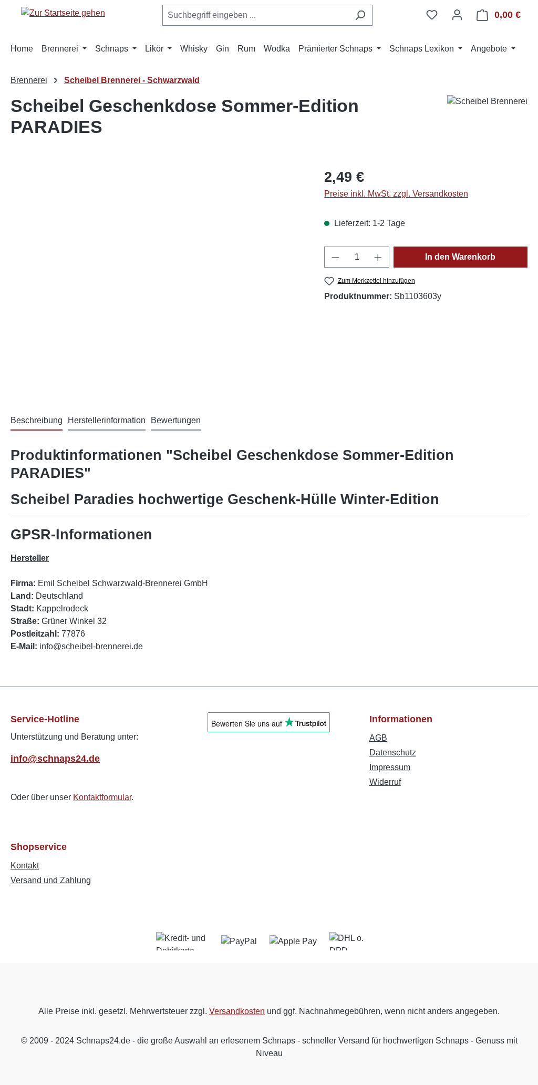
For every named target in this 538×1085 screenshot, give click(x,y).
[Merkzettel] (431, 14)
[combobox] (255, 15)
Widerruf (385, 781)
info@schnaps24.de (55, 758)
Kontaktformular (102, 797)
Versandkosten (237, 1011)
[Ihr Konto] (457, 14)
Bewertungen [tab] (176, 420)
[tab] (37, 421)
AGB (378, 737)
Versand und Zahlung (51, 880)
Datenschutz (392, 752)
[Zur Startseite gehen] (63, 12)
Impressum (389, 767)
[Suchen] (360, 15)
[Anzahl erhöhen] (378, 257)
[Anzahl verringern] (335, 257)
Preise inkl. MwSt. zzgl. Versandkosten (396, 193)
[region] (157, 280)
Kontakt (25, 865)
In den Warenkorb (460, 256)
